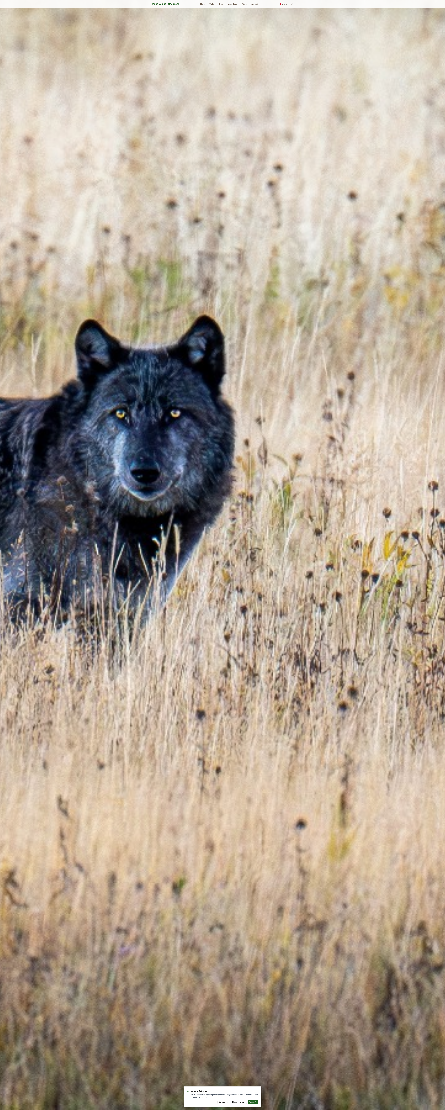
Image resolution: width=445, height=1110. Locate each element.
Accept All (253, 1102)
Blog (221, 4)
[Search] (292, 4)
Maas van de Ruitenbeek (165, 4)
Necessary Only (238, 1102)
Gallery (212, 4)
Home (203, 4)
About (244, 4)
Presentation (232, 4)
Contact (254, 4)
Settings (225, 1102)
